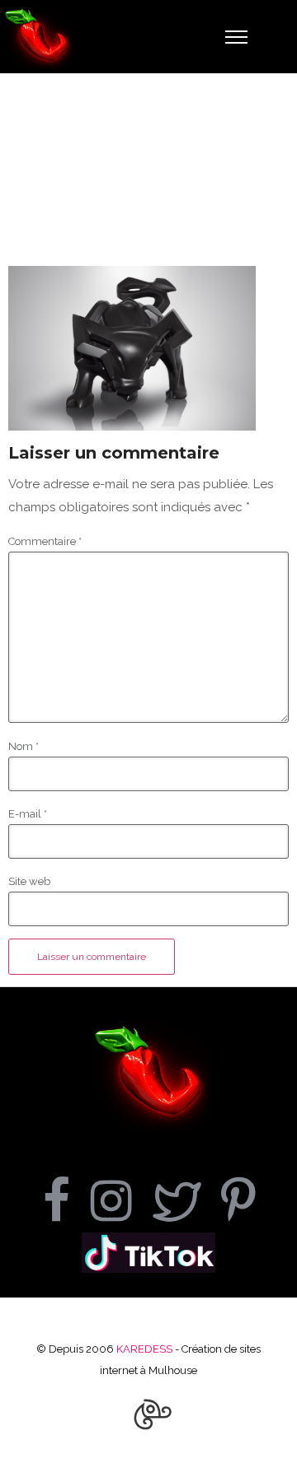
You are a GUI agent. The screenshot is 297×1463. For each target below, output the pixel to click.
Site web (29, 881)
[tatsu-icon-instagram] (122, 1200)
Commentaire (45, 541)
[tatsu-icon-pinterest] (238, 1200)
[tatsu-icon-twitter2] (187, 1200)
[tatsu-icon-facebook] (67, 1200)
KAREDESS (144, 1349)
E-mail (27, 813)
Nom (23, 746)
